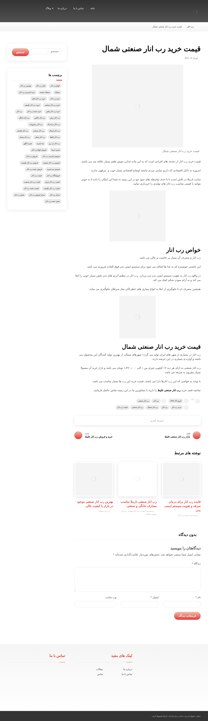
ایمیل (154, 597)
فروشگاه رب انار (53, 176)
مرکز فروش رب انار (37, 195)
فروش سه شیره (53, 169)
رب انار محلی (40, 137)
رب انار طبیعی (22, 131)
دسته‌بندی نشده (191, 515)
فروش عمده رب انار (34, 169)
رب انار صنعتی (143, 401)
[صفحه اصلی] (200, 27)
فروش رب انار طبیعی (29, 163)
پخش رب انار (19, 195)
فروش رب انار (31, 156)
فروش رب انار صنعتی (51, 163)
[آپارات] (163, 694)
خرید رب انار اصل (38, 99)
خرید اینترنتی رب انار (27, 92)
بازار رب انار (40, 86)
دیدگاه (196, 563)
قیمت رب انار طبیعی (52, 188)
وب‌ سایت (110, 597)
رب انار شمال (152, 407)
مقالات (99, 669)
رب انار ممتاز (25, 137)
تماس (100, 674)
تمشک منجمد (45, 92)
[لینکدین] (168, 694)
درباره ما (127, 669)
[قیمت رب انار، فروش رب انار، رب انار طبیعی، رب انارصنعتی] (195, 12)
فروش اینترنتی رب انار (51, 156)
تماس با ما (127, 674)
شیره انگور (27, 143)
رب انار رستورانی (35, 124)
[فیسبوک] (178, 694)
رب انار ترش (55, 118)
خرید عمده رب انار (34, 111)
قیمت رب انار (122, 407)
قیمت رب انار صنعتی (32, 182)
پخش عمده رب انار (52, 201)
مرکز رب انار (55, 195)
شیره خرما (55, 150)
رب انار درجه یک (54, 124)
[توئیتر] (173, 694)
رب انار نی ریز (54, 143)
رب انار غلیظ (55, 137)
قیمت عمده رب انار (31, 188)
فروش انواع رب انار (39, 150)
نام (198, 597)
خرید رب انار (176, 407)
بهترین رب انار (25, 86)
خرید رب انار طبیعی (32, 105)
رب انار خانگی (24, 118)
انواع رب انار (55, 86)
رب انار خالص (39, 118)
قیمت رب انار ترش (52, 182)
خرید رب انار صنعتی (52, 105)
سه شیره (40, 143)
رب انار (156, 401)
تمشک (57, 92)
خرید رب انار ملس (53, 111)
